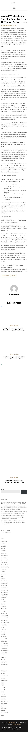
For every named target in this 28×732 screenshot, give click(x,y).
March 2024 (3, 608)
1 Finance (13, 275)
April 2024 (3, 606)
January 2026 (4, 557)
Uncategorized (5, 275)
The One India (11, 722)
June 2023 (3, 629)
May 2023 (3, 632)
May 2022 (3, 659)
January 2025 (4, 585)
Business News (4, 675)
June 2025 (3, 574)
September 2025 (5, 567)
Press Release (4, 701)
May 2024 (3, 604)
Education (3, 678)
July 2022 (3, 655)
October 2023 (4, 620)
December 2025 (4, 560)
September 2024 (5, 594)
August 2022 (4, 652)
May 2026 (3, 548)
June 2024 (3, 601)
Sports (2, 706)
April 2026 (3, 550)
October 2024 (4, 592)
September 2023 (5, 622)
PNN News (3, 696)
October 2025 (4, 564)
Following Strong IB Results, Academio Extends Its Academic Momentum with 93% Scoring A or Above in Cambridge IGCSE (13, 522)
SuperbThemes (17, 724)
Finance (2, 682)
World (2, 715)
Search (2, 489)
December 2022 (4, 643)
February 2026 (4, 555)
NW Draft (3, 694)
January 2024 (4, 613)
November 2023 (4, 618)
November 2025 (4, 562)
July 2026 (3, 543)
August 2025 (4, 569)
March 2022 (3, 662)
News (2, 692)
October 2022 (4, 648)
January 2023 (4, 641)
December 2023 (4, 615)
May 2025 (3, 576)
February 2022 (4, 664)
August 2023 (4, 625)
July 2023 (3, 627)
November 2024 (4, 590)
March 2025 (3, 581)
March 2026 (3, 553)
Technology (3, 708)
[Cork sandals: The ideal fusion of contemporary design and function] (14, 419)
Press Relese (4, 703)
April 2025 (3, 578)
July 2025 (3, 571)
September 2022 (5, 650)
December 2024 (4, 587)
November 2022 (4, 645)
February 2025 (4, 583)
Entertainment (4, 680)
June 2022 (3, 657)
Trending (3, 710)
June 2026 (3, 546)
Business (3, 673)
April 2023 (3, 634)
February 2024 (4, 611)
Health (2, 685)
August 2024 (4, 597)
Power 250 (3, 699)
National (3, 689)
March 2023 (3, 636)
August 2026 (4, 541)
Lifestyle (3, 687)
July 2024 (3, 599)
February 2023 (4, 638)
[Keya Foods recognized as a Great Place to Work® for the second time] (14, 343)
